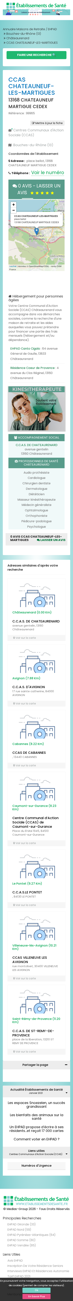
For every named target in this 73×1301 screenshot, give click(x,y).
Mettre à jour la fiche (49, 123)
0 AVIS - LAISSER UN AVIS (38, 189)
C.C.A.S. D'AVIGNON (28, 687)
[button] (13, 235)
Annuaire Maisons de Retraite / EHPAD (30, 29)
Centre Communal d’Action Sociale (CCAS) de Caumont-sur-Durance (35, 822)
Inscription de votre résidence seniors (35, 1266)
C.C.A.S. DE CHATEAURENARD (36, 445)
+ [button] (13, 204)
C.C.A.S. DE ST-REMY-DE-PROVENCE (33, 1033)
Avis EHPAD (15, 1260)
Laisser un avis (53, 540)
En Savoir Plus (36, 1296)
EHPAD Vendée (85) (21, 1245)
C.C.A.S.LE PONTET (27, 892)
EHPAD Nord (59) (19, 1229)
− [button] (13, 210)
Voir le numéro (47, 172)
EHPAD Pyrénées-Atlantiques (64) (31, 1235)
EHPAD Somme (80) (21, 1240)
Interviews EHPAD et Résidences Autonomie (38, 1271)
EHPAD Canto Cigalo (25, 348)
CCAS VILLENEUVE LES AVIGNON (29, 959)
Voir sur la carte (25, 638)
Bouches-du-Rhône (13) (23, 34)
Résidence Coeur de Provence (32, 368)
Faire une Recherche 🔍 (36, 55)
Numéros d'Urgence (36, 1165)
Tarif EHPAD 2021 (18, 1276)
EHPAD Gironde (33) (21, 1224)
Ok (36, 1290)
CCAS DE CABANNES (29, 752)
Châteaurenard (17, 38)
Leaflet (12, 266)
